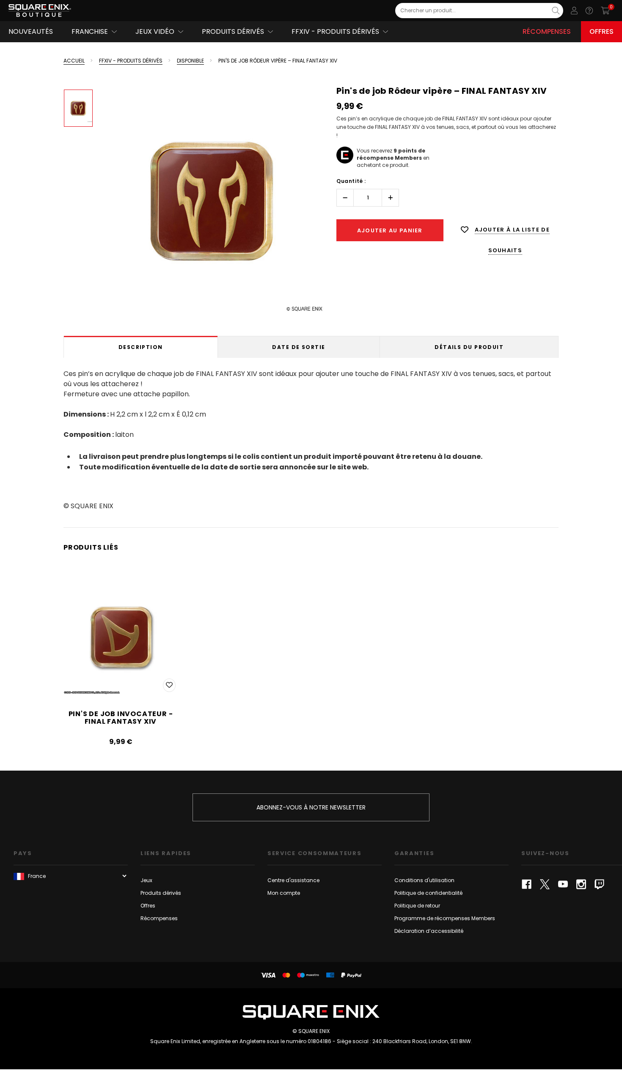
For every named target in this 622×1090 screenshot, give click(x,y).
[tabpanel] (311, 438)
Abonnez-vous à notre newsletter (311, 807)
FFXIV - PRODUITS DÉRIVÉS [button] (335, 31)
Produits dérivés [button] (233, 31)
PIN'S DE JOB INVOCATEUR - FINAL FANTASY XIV (121, 717)
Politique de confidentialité (428, 893)
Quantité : (351, 181)
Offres (601, 31)
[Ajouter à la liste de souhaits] (169, 685)
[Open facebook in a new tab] (526, 884)
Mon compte (283, 893)
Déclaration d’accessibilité (428, 931)
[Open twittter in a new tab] (544, 884)
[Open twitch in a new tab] (599, 884)
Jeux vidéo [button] (154, 31)
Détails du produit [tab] (469, 347)
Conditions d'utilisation (424, 880)
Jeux (146, 880)
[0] (605, 10)
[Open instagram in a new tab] (581, 884)
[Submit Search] (555, 10)
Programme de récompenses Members (444, 918)
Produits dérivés (160, 893)
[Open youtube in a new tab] (563, 884)
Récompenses (547, 31)
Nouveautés (30, 31)
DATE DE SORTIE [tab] (298, 347)
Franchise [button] (90, 31)
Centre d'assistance (293, 880)
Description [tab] (140, 347)
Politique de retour (417, 905)
